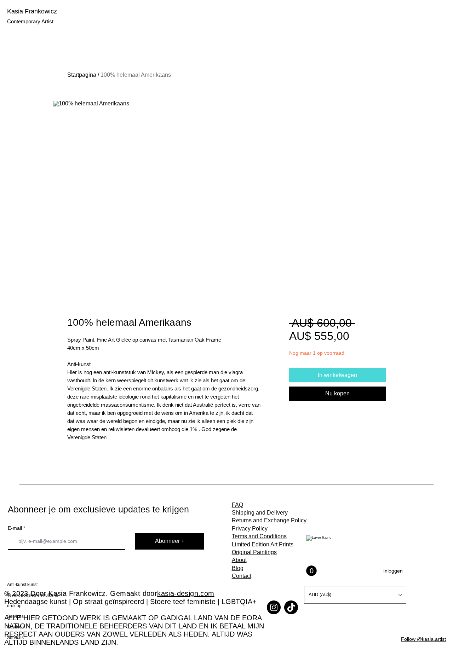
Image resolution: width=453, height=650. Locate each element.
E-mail (15, 528)
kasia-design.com (185, 593)
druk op (14, 605)
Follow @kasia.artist (423, 639)
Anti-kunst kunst (22, 584)
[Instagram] (274, 607)
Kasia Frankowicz (32, 11)
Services (15, 616)
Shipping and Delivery (260, 513)
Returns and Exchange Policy (269, 520)
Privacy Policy (250, 529)
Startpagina (81, 75)
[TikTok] (291, 607)
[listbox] (355, 595)
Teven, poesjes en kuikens (31, 595)
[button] (355, 595)
